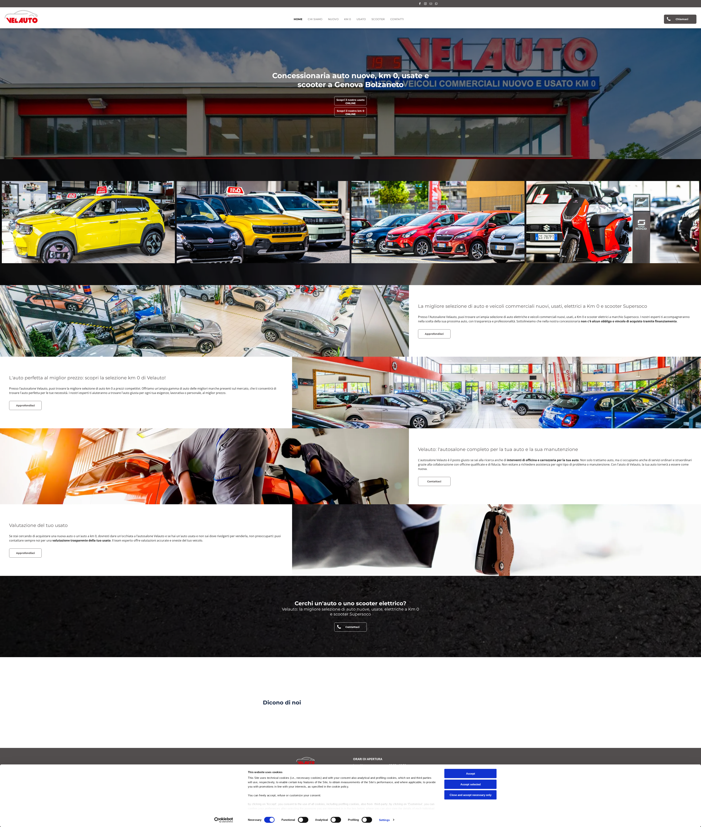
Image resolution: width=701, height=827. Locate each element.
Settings (384, 819)
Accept (470, 773)
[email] (431, 4)
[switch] (303, 820)
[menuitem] (298, 19)
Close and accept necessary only (470, 794)
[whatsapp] (436, 4)
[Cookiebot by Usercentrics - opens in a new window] (224, 820)
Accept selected (470, 784)
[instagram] (425, 4)
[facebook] (420, 4)
